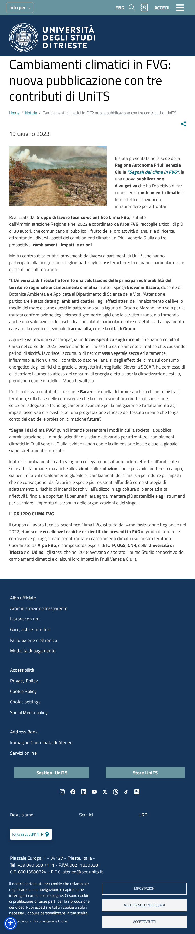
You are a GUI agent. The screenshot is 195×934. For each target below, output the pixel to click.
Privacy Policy (24, 680)
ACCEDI (161, 7)
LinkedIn (83, 791)
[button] (10, 923)
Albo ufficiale (23, 597)
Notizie (31, 113)
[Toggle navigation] (180, 7)
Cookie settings (25, 701)
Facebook (73, 791)
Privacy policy (18, 921)
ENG (119, 7)
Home (14, 113)
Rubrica (144, 7)
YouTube (94, 791)
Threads (115, 791)
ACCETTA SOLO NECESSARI (144, 905)
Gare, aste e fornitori (30, 629)
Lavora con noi (24, 618)
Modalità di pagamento (33, 650)
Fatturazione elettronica (33, 640)
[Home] (52, 39)
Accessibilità (22, 670)
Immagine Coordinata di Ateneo (41, 742)
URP (143, 814)
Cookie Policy (23, 691)
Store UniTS (145, 772)
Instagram (62, 791)
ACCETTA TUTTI (144, 921)
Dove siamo (22, 814)
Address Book (24, 731)
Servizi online (23, 752)
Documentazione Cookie (50, 921)
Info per (18, 7)
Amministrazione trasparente (38, 608)
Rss (137, 791)
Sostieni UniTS (51, 772)
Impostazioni (144, 888)
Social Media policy (29, 712)
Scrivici (86, 814)
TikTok (126, 791)
